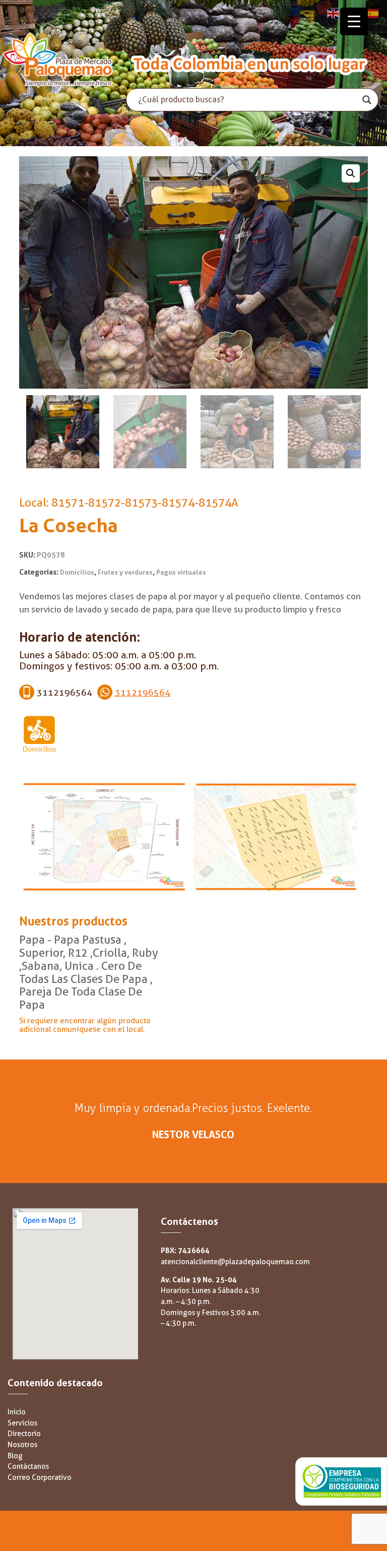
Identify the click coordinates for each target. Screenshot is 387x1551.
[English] (333, 13)
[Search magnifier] (367, 100)
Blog (15, 1456)
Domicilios (77, 572)
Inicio (17, 1412)
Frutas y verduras (125, 572)
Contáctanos (28, 1466)
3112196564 (142, 693)
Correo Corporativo (40, 1477)
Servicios (22, 1423)
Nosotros (22, 1445)
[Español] (372, 13)
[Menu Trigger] (354, 21)
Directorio (24, 1434)
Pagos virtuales (181, 572)
